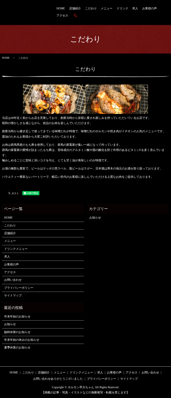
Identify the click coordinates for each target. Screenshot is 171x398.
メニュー (106, 8)
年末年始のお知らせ (17, 316)
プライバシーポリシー (18, 287)
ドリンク (122, 8)
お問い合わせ (13, 279)
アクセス (62, 15)
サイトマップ (13, 295)
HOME (61, 8)
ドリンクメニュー (16, 248)
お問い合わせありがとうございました (58, 378)
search (75, 15)
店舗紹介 (75, 8)
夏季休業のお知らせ (17, 347)
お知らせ (95, 217)
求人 (135, 8)
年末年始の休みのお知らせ (21, 339)
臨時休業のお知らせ (17, 332)
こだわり (91, 8)
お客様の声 (149, 8)
